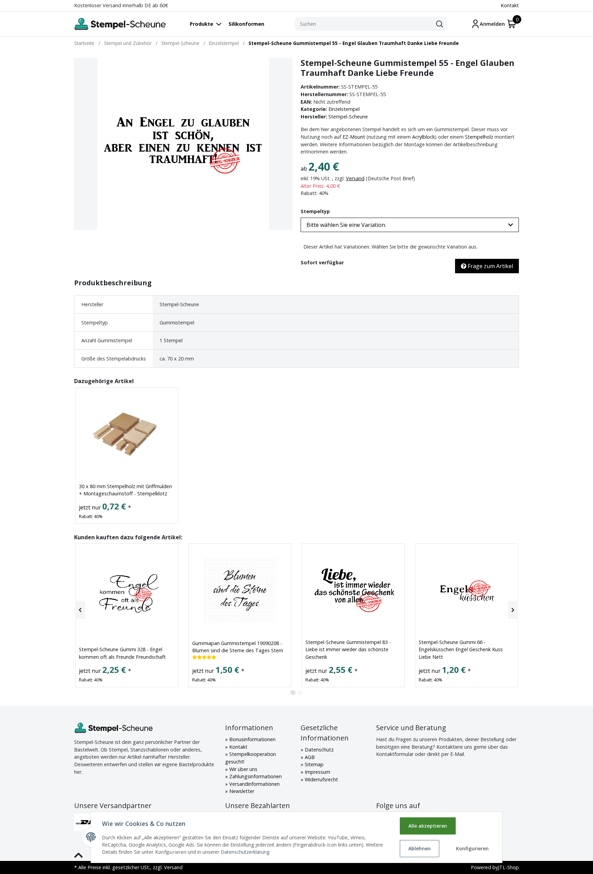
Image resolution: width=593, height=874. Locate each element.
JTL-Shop (508, 867)
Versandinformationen (254, 784)
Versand (355, 178)
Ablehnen (419, 848)
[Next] (513, 610)
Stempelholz (479, 137)
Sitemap (313, 764)
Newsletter (241, 791)
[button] (410, 225)
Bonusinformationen (252, 739)
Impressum (316, 772)
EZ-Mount (353, 137)
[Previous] (80, 610)
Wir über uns (242, 769)
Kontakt (510, 5)
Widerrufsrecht (320, 779)
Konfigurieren (472, 848)
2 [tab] (300, 692)
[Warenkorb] (512, 24)
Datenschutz (318, 749)
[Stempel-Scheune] (120, 24)
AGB (309, 757)
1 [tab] (292, 692)
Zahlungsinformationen (255, 776)
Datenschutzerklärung (245, 852)
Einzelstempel (344, 109)
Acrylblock (423, 137)
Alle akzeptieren (427, 826)
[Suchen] (439, 24)
